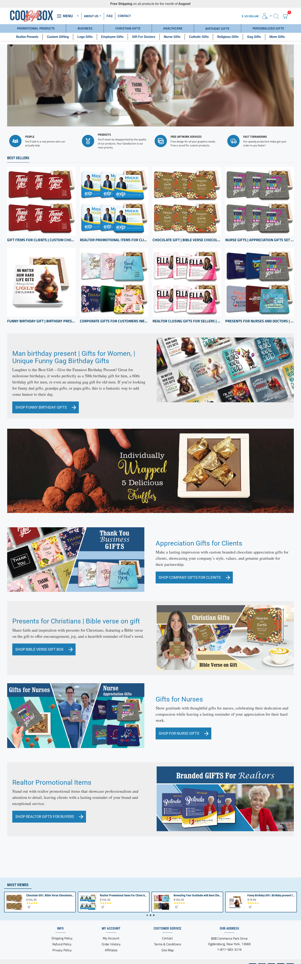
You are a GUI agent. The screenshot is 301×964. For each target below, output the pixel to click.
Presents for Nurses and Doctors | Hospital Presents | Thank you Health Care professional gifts (259, 321)
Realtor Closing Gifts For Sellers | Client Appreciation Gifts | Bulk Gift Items (187, 321)
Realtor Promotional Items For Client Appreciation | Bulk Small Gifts (114, 240)
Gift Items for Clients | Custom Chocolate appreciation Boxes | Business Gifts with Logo (41, 240)
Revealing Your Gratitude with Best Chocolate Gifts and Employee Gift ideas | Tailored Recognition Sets (197, 895)
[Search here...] (276, 16)
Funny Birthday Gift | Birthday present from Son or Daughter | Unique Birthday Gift (41, 321)
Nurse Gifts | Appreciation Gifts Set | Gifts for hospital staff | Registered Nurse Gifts (259, 240)
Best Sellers (18, 158)
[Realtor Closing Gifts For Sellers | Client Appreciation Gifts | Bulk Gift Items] (187, 282)
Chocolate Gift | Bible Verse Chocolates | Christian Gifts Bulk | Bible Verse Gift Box (187, 240)
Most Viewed (17, 885)
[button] (29, 907)
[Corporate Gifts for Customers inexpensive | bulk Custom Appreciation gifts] (114, 282)
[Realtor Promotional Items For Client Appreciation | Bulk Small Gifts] (114, 201)
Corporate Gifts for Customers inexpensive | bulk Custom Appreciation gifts (114, 321)
